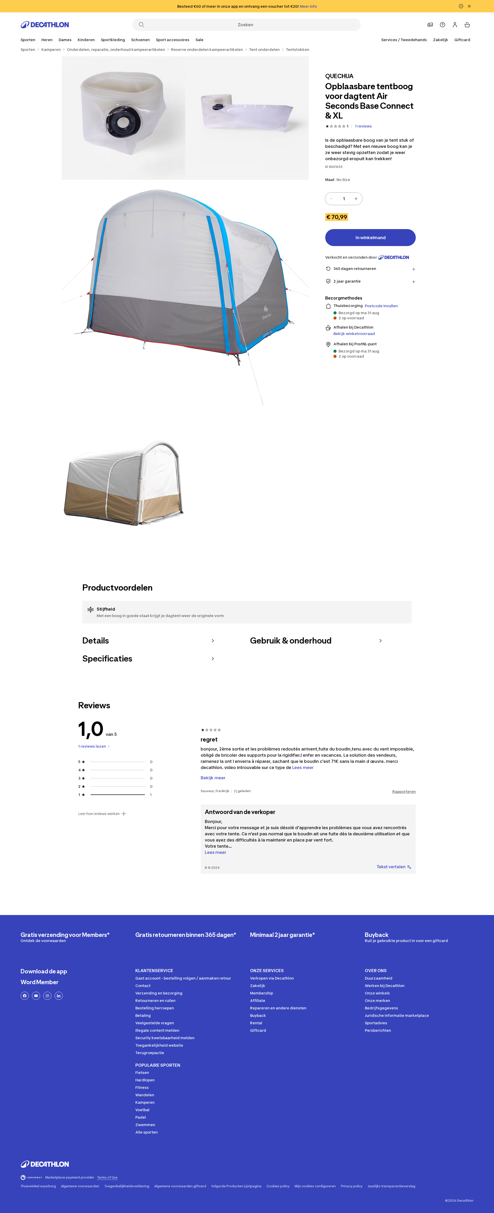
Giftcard (462, 40)
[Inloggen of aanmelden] (455, 25)
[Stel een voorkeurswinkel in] (430, 25)
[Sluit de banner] (469, 6)
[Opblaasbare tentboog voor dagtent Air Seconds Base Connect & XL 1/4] (247, 118)
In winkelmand (371, 237)
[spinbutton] (344, 199)
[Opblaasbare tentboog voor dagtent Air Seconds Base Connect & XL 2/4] (123, 118)
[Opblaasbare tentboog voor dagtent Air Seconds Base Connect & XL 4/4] (123, 488)
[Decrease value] (331, 199)
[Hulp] (442, 25)
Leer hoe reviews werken (99, 814)
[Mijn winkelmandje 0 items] (467, 25)
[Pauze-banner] (461, 6)
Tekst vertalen (391, 866)
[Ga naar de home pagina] (45, 24)
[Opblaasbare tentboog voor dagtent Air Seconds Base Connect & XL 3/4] (185, 303)
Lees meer (215, 852)
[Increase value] (356, 199)
